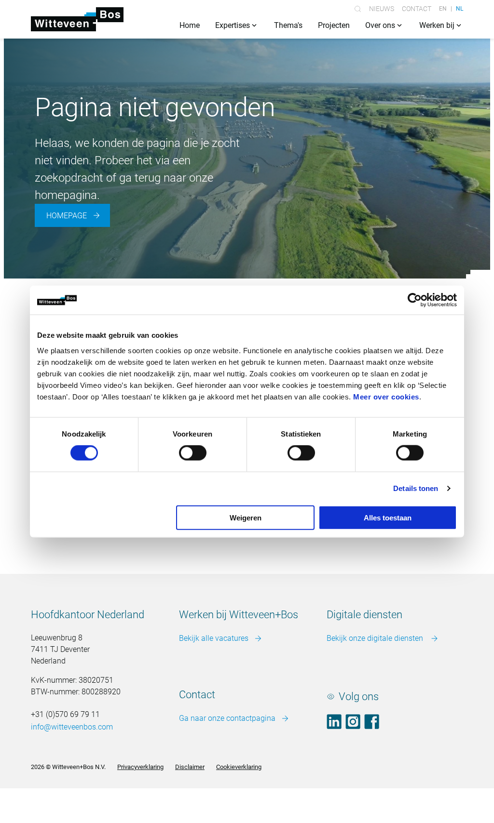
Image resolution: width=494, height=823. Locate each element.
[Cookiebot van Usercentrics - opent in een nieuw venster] (414, 300)
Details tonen (415, 488)
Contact (416, 9)
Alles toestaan (388, 517)
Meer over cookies (386, 396)
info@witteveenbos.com (72, 726)
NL (459, 8)
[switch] (192, 453)
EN (443, 8)
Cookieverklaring (238, 766)
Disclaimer (190, 766)
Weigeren (245, 517)
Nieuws (381, 9)
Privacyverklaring (140, 766)
